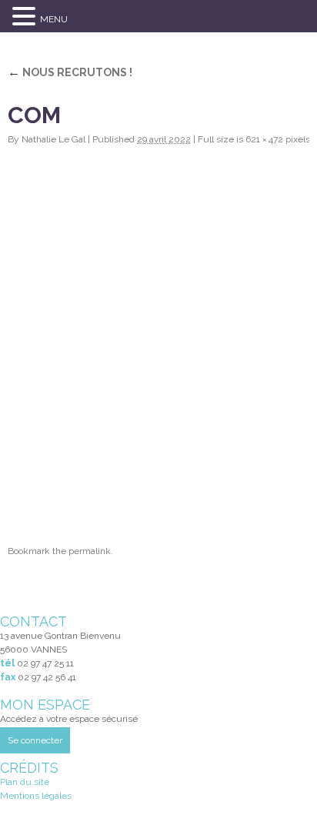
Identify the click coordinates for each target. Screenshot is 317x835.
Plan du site (24, 782)
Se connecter (35, 740)
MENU (54, 19)
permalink (89, 551)
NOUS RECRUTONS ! (70, 72)
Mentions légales (36, 795)
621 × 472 (264, 139)
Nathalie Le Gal (53, 139)
